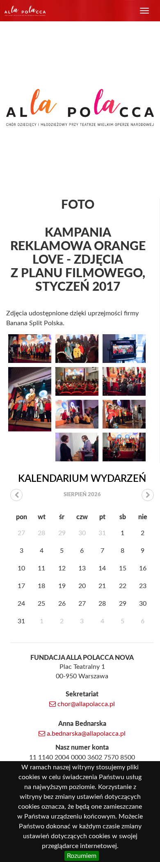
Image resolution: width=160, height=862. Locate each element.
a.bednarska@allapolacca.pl (85, 733)
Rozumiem (81, 856)
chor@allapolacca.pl (85, 704)
